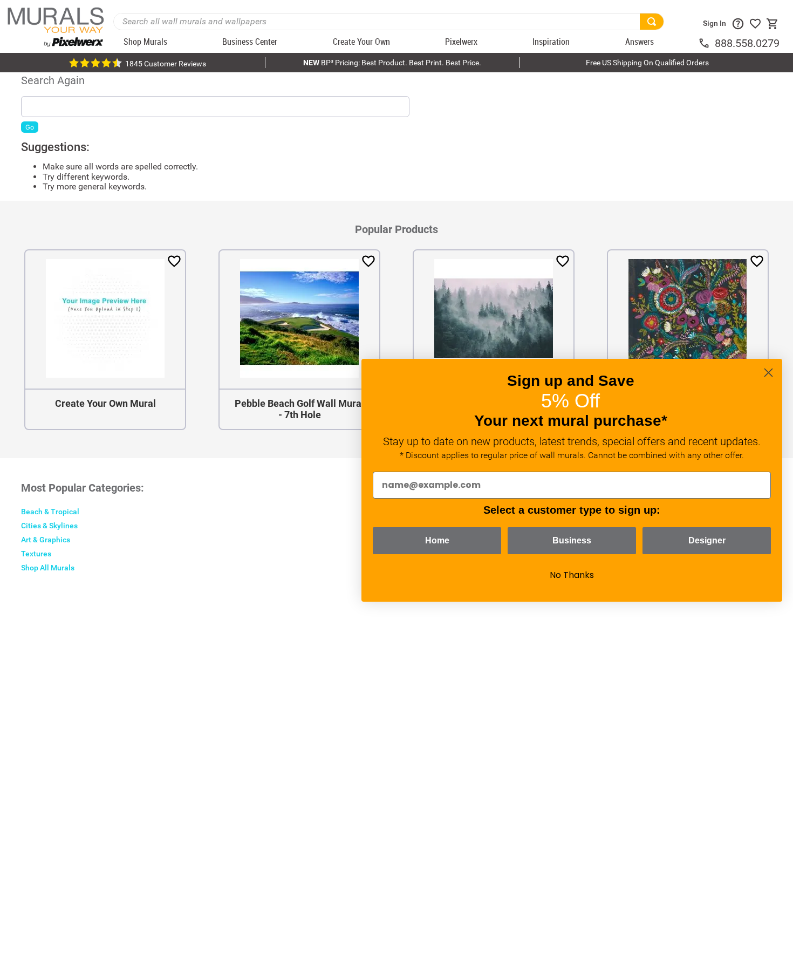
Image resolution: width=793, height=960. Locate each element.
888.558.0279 (747, 43)
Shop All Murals (47, 567)
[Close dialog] (768, 372)
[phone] (706, 43)
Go (29, 127)
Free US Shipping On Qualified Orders (647, 62)
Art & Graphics (45, 539)
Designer (707, 540)
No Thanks (572, 575)
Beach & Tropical (50, 511)
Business (571, 540)
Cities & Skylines (49, 525)
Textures (36, 553)
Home (437, 540)
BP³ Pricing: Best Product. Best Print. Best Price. (392, 62)
